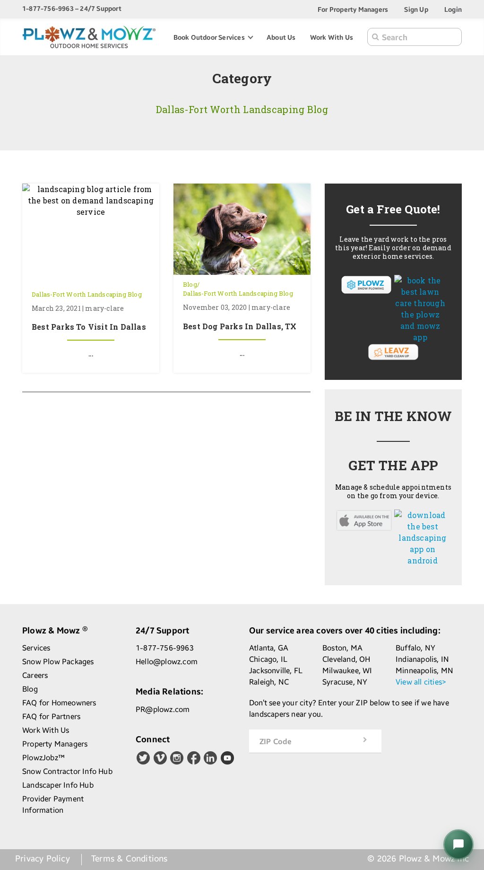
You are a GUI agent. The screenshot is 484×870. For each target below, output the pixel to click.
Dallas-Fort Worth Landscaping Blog (87, 294)
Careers (35, 675)
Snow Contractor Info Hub (67, 771)
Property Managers (54, 743)
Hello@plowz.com (167, 661)
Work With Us (331, 37)
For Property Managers (353, 9)
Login (453, 9)
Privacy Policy (42, 858)
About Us (281, 37)
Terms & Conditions (129, 858)
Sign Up (416, 9)
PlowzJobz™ (43, 757)
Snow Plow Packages (58, 661)
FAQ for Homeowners (59, 702)
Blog (190, 284)
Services (36, 647)
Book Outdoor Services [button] (209, 37)
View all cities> (421, 681)
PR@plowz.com (163, 709)
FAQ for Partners (51, 716)
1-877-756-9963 (165, 647)
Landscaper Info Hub (58, 785)
